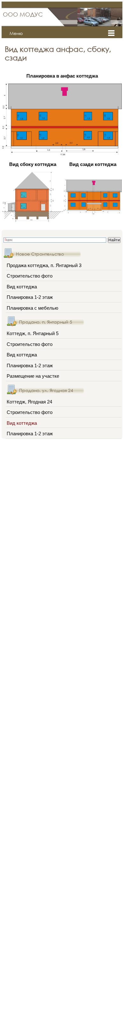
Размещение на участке (33, 376)
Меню (16, 33)
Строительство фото (29, 276)
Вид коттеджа (22, 286)
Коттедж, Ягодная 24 (29, 401)
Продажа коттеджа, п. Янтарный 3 (44, 265)
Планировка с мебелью (32, 308)
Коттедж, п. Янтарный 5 (33, 333)
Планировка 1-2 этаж (30, 297)
